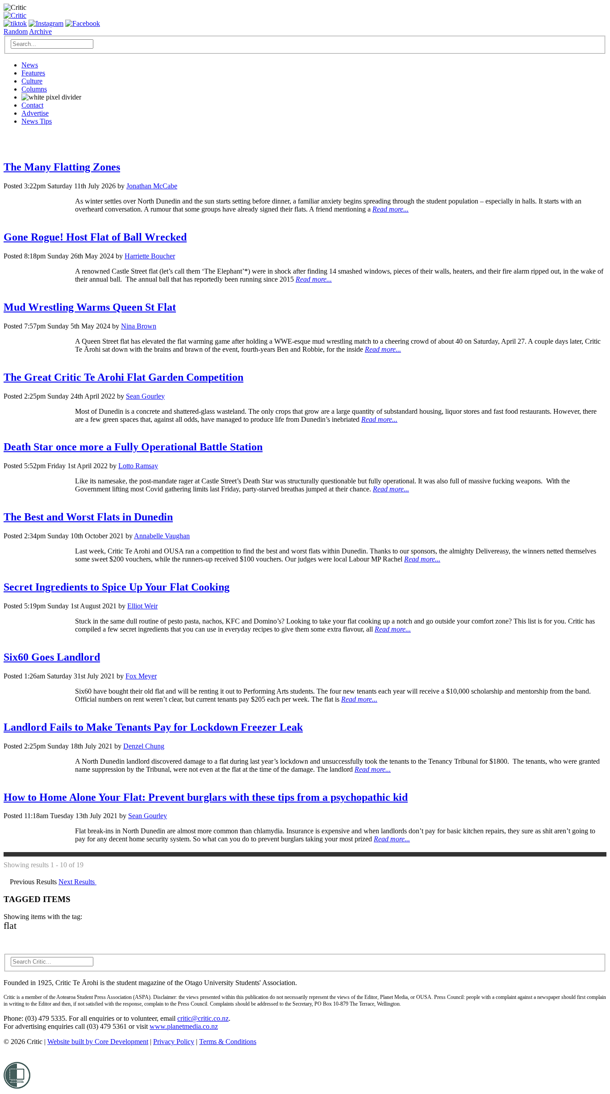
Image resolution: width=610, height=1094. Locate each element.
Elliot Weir (142, 606)
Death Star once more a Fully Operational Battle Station (133, 447)
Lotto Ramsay (138, 466)
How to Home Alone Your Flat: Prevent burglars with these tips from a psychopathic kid (206, 797)
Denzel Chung (143, 746)
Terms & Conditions (227, 1041)
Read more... (390, 209)
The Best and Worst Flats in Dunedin (88, 517)
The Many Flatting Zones (62, 167)
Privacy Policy (173, 1041)
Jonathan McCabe (151, 186)
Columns (34, 89)
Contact (32, 105)
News (29, 65)
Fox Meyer (141, 676)
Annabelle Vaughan (162, 536)
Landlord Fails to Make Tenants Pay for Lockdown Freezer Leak (153, 727)
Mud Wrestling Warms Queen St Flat (90, 307)
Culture (31, 81)
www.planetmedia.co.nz (184, 1026)
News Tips (36, 121)
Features (33, 73)
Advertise (35, 113)
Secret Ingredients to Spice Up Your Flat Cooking (117, 587)
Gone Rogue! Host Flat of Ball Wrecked (95, 237)
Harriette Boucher (150, 256)
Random (16, 31)
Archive (40, 31)
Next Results (77, 882)
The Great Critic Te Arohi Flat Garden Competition (123, 377)
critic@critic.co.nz (203, 1018)
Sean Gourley (145, 396)
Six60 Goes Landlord (52, 657)
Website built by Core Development (97, 1041)
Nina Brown (138, 326)
